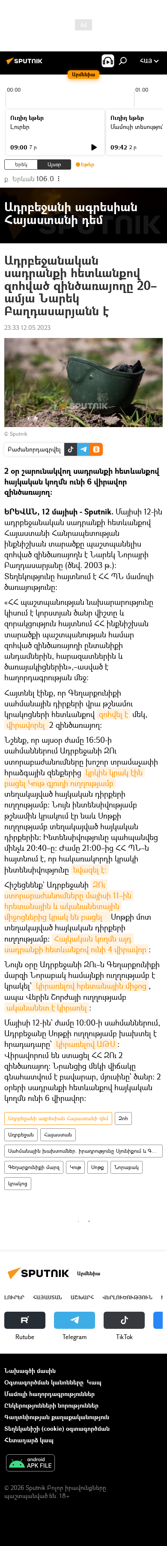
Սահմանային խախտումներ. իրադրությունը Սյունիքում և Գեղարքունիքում (85, 1150)
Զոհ (123, 1118)
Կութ (75, 1167)
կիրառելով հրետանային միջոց (90, 986)
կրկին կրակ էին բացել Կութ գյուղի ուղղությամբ (74, 777)
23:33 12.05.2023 (27, 327)
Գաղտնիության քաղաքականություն (56, 1417)
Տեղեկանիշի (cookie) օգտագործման (57, 1428)
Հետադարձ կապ (29, 1440)
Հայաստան (58, 1134)
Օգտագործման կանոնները (44, 1382)
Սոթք (97, 1167)
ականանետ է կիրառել (46, 1007)
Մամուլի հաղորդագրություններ (49, 1394)
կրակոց (17, 1183)
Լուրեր (20, 127)
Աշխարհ (82, 1297)
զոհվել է (113, 714)
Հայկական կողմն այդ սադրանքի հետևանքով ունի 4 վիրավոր (75, 943)
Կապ (94, 1382)
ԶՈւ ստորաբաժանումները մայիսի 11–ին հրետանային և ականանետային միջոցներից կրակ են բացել (69, 900)
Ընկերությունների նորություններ (51, 1405)
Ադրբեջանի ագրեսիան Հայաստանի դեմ (58, 1118)
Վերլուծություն (127, 1297)
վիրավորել (26, 725)
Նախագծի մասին (30, 1371)
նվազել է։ (90, 869)
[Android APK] (30, 1463)
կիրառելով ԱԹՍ (85, 1044)
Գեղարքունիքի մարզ (34, 1167)
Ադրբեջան (21, 1134)
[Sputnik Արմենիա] (25, 64)
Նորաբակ (126, 1167)
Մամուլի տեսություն (138, 127)
